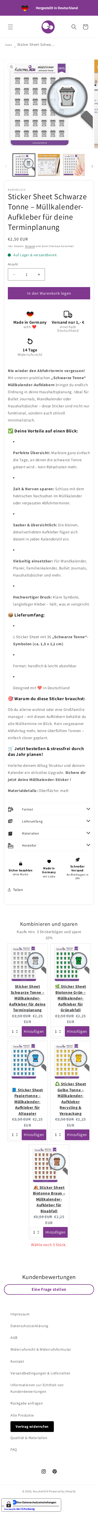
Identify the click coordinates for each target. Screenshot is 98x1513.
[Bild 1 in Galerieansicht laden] (24, 165)
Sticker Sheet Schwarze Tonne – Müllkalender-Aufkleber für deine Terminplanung (27, 998)
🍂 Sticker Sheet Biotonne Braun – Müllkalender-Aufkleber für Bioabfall (49, 1199)
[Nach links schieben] (5, 166)
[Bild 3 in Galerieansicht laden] (74, 165)
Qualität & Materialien (28, 1437)
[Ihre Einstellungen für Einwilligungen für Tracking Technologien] (8, 1504)
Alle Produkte (22, 1415)
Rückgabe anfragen (26, 1403)
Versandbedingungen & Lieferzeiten (40, 1373)
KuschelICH (40, 1491)
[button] (10, 27)
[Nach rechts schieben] (92, 166)
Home (8, 45)
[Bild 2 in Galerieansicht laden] (49, 165)
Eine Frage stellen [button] (49, 1289)
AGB (14, 1337)
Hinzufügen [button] (34, 1031)
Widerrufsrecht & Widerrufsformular (40, 1349)
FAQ (13, 1449)
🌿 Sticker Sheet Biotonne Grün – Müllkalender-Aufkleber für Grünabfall (70, 998)
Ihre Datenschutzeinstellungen (36, 1502)
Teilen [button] (18, 889)
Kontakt (17, 1361)
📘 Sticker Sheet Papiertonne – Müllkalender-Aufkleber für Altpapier (27, 1101)
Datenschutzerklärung (29, 1325)
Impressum (20, 1314)
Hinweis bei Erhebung (19, 1508)
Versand (30, 246)
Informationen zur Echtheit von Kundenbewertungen (37, 1388)
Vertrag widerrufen (32, 1426)
